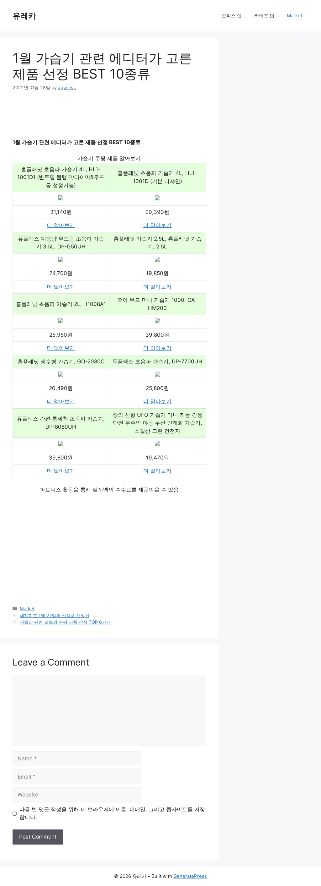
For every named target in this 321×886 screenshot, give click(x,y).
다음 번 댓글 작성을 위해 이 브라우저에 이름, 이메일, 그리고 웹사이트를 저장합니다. (112, 813)
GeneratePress (190, 876)
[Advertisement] (127, 119)
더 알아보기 (61, 225)
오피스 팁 (232, 16)
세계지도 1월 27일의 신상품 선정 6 (54, 615)
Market (294, 16)
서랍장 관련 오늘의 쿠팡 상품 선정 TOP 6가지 (65, 622)
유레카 (24, 15)
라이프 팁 (264, 16)
